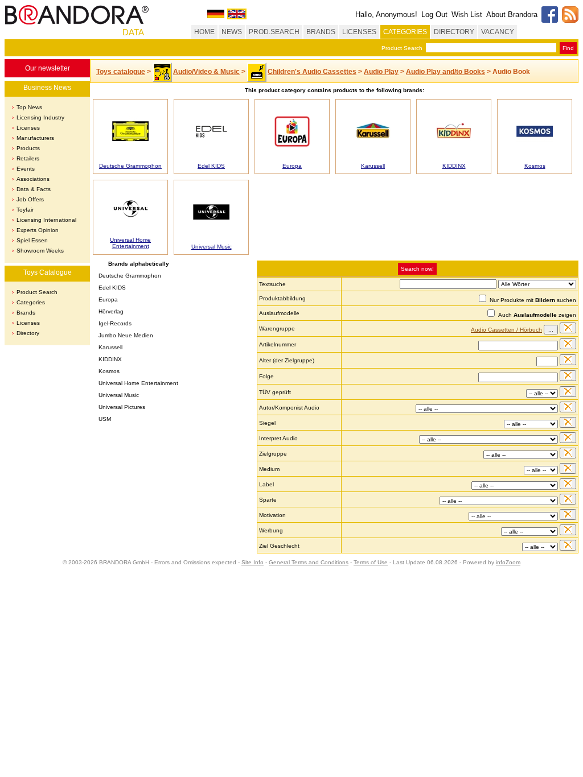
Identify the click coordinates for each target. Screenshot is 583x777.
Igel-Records (115, 323)
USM (104, 419)
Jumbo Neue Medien (125, 335)
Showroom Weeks (40, 250)
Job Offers (30, 199)
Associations (33, 179)
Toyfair (25, 209)
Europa (292, 166)
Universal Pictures (121, 407)
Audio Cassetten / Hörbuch (506, 329)
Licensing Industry (40, 117)
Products (28, 148)
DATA (133, 32)
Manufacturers (35, 138)
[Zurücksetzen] (568, 328)
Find (568, 48)
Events (26, 169)
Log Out (434, 14)
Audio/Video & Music (206, 72)
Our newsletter (47, 68)
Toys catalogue (120, 72)
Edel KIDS (211, 166)
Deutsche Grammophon (130, 166)
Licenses (28, 128)
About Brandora (511, 14)
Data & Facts (34, 189)
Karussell (373, 166)
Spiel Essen (32, 240)
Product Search (401, 48)
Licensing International (46, 220)
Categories (31, 302)
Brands (26, 312)
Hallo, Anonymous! (386, 14)
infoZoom (508, 562)
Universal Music (211, 246)
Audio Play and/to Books (445, 72)
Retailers (28, 158)
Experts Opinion (38, 230)
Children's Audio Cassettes (312, 72)
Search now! (417, 269)
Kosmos (534, 166)
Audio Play (381, 72)
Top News (29, 107)
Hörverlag (111, 311)
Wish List (466, 14)
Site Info (252, 562)
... (550, 329)
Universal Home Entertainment (130, 243)
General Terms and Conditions (308, 562)
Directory (28, 333)
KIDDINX (454, 166)
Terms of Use (371, 562)
